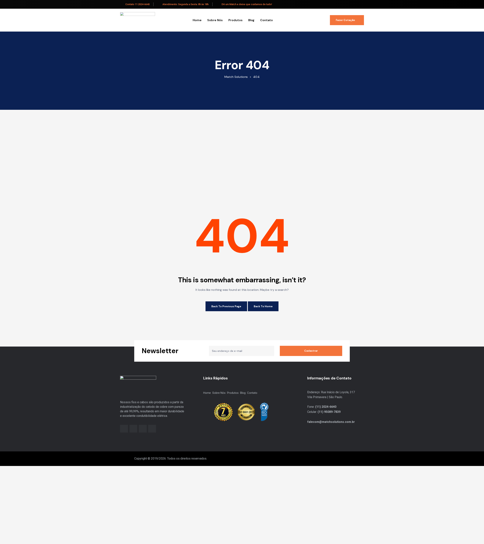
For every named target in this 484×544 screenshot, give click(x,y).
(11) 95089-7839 (329, 412)
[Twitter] (361, 4)
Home (197, 20)
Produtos (235, 20)
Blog (251, 20)
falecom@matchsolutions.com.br (331, 422)
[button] (347, 20)
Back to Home (263, 306)
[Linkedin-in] (357, 4)
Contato (266, 20)
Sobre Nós (215, 20)
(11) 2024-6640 (325, 407)
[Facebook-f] (348, 4)
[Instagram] (352, 4)
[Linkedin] (143, 429)
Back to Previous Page (226, 306)
